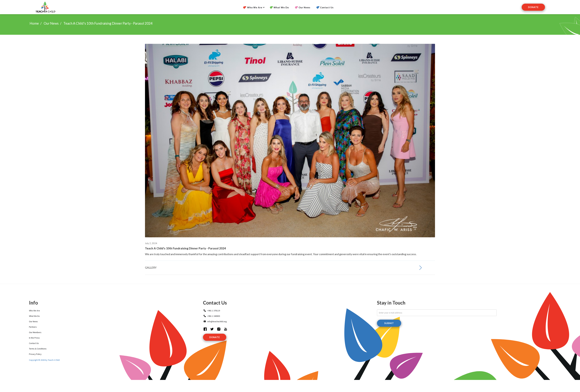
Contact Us (327, 7)
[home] (45, 7)
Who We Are (34, 310)
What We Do (281, 7)
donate (214, 337)
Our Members (35, 332)
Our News (304, 7)
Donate (533, 7)
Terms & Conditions (38, 348)
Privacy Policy (35, 354)
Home (34, 23)
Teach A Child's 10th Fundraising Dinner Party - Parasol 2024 (108, 23)
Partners (33, 327)
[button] (253, 7)
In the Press (34, 338)
